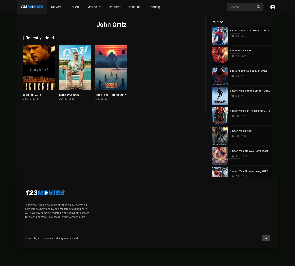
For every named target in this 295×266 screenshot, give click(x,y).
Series (74, 7)
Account (134, 7)
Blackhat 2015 (32, 94)
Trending (154, 7)
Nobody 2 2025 (69, 94)
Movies (56, 7)
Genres (92, 7)
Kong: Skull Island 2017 (110, 94)
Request (115, 7)
